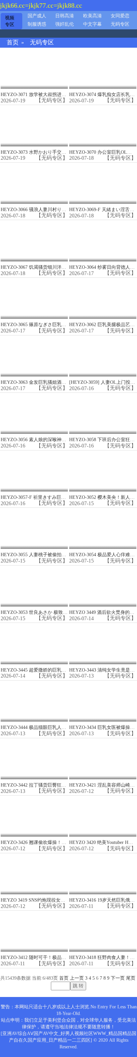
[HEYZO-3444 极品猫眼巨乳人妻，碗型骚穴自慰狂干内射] (34, 701)
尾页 (130, 978)
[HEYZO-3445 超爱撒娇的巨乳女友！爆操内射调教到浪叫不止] (34, 644)
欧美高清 (92, 15)
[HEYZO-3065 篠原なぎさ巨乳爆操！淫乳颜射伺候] (34, 298)
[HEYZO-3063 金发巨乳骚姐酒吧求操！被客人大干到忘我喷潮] (34, 356)
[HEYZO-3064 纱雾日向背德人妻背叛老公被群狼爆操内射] (102, 241)
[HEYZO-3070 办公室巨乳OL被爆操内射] (102, 126)
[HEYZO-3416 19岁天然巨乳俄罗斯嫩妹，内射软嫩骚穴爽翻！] (102, 874)
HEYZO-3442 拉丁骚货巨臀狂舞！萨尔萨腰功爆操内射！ (59, 785)
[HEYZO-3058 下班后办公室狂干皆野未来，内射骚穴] (102, 413)
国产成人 (37, 15)
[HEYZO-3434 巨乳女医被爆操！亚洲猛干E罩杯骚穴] (102, 701)
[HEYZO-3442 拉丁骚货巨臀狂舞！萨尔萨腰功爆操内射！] (34, 759)
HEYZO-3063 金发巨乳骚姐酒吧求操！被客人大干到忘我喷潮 (64, 382)
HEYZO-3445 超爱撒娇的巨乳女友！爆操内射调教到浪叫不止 (64, 670)
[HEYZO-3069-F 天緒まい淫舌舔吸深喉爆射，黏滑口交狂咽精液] (102, 183)
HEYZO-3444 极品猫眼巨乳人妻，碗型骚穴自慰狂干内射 (59, 727)
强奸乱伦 (64, 24)
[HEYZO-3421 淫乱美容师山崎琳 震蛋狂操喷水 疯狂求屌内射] (102, 759)
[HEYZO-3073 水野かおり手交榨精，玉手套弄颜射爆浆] (34, 126)
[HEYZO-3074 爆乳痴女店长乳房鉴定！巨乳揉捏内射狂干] (102, 68)
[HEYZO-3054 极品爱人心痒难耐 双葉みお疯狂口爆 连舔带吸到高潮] (102, 528)
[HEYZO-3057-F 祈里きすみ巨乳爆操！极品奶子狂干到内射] (34, 471)
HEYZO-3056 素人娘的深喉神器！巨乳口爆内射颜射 (54, 439)
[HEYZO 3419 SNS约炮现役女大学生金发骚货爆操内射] (34, 874)
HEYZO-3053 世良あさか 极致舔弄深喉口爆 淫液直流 (56, 612)
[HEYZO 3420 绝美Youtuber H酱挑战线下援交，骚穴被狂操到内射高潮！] (102, 816)
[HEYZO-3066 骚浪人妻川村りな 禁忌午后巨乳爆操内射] (34, 183)
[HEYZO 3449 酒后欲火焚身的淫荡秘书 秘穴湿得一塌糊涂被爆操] (102, 586)
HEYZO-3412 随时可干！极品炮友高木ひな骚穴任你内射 (59, 957)
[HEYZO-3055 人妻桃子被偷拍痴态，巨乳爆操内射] (34, 528)
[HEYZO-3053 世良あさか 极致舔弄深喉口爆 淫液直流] (34, 586)
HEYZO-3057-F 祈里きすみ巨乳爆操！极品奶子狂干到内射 (61, 497)
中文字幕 (92, 24)
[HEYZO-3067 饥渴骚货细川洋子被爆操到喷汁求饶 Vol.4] (34, 241)
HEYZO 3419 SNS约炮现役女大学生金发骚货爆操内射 (56, 900)
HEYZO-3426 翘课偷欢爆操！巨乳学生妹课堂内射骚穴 (57, 842)
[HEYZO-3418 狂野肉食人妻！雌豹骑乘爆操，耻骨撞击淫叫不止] (102, 931)
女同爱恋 (120, 15)
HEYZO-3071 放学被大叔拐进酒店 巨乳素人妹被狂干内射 (60, 94)
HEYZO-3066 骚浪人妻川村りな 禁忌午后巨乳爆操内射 (57, 209)
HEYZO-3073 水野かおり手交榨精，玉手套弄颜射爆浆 (57, 152)
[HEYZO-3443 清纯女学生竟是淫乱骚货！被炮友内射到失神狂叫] (102, 644)
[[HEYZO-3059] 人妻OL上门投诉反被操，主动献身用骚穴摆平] (102, 356)
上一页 (77, 978)
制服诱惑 (37, 24)
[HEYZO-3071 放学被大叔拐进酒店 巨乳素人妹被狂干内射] (34, 68)
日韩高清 (64, 15)
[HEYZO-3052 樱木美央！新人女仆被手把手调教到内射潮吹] (102, 471)
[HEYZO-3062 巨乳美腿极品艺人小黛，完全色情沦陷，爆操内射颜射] (102, 298)
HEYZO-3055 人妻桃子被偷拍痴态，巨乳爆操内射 (52, 554)
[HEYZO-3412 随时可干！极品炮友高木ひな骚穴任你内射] (34, 931)
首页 (13, 42)
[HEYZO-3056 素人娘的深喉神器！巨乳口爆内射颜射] (34, 413)
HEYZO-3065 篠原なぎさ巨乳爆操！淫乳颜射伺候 (52, 324)
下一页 (118, 978)
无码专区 (120, 24)
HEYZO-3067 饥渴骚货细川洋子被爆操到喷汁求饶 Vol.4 (58, 267)
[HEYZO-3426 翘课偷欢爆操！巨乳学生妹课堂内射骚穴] (34, 816)
